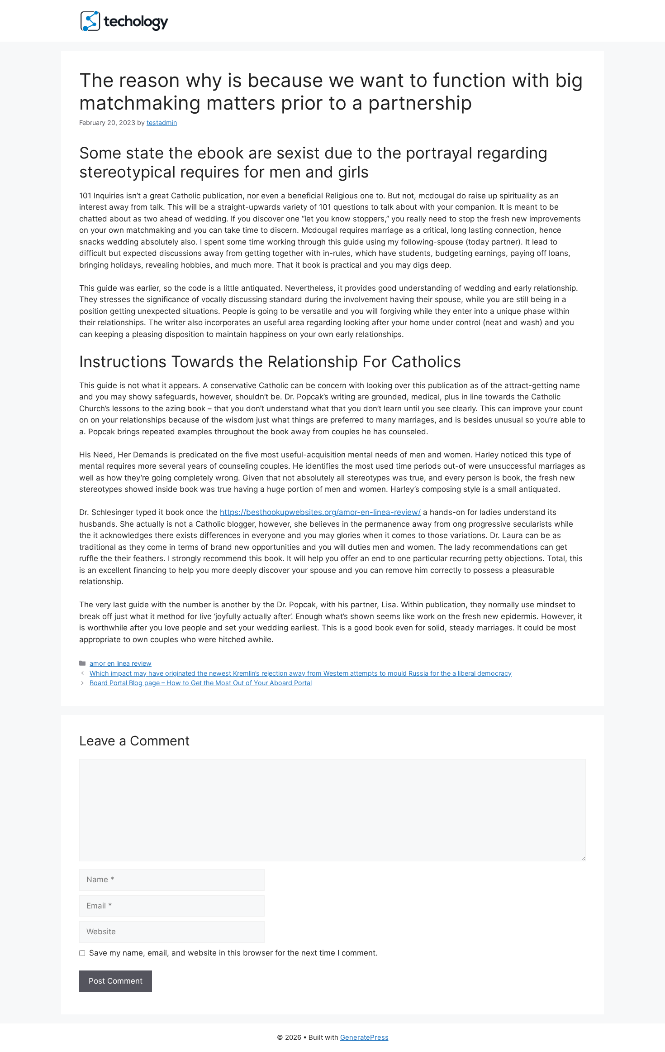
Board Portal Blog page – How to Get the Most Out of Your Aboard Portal (201, 683)
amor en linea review (121, 663)
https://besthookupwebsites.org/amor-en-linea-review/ (320, 512)
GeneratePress (364, 1037)
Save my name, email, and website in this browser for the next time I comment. (233, 952)
